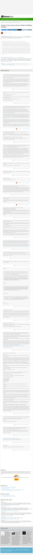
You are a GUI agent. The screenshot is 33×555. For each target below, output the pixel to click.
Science (7, 64)
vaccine (5, 64)
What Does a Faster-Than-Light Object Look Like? (5, 530)
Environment (14, 18)
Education (24, 18)
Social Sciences (19, 18)
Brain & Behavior (7, 19)
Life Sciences (3, 18)
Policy (27, 18)
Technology (12, 19)
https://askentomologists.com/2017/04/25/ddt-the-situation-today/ (12, 439)
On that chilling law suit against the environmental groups (9, 510)
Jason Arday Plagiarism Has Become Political (8, 495)
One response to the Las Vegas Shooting (7, 515)
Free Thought (17, 19)
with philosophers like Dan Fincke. (25, 125)
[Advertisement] (16, 7)
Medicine (2, 19)
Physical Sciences (8, 18)
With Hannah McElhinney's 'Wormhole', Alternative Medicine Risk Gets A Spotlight (13, 489)
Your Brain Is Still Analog (5, 488)
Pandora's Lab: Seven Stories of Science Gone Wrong (17, 36)
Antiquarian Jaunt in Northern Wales (16, 530)
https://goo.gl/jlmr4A (6, 303)
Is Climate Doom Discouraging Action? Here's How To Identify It (11, 490)
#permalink (27, 89)
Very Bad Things (16, 57)
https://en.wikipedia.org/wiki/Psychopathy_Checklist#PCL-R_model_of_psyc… (17, 246)
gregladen (3, 22)
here (6, 59)
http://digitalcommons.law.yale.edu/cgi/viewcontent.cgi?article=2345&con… (13, 345)
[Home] (6, 16)
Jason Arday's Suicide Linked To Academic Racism (9, 496)
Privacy (14, 549)
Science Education (11, 64)
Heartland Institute (6, 60)
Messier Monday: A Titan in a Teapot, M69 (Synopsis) (27, 530)
